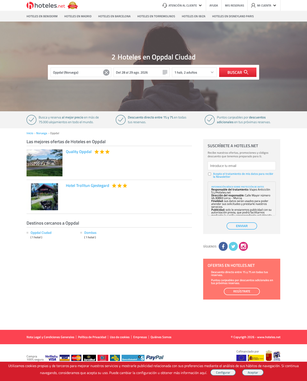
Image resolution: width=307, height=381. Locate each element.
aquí (203, 372)
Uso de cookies (120, 337)
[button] (153, 190)
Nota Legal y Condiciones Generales (50, 337)
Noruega (41, 133)
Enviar (242, 226)
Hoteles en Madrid (77, 16)
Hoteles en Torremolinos (156, 16)
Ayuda (213, 5)
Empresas (140, 337)
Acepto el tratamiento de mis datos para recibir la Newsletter (243, 175)
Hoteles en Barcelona (114, 16)
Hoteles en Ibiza (193, 16)
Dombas (90, 232)
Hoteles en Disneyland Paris (233, 16)
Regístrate (241, 291)
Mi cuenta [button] (264, 5)
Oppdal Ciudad (41, 232)
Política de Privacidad (92, 337)
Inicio (30, 133)
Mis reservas (234, 5)
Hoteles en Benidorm (42, 16)
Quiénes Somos (161, 337)
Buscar (234, 72)
